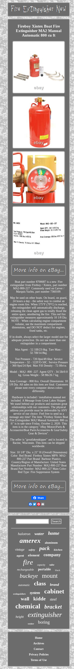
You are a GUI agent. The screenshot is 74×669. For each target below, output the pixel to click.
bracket (53, 607)
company (52, 554)
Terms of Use (39, 660)
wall (25, 598)
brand (54, 584)
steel (53, 599)
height (20, 616)
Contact (39, 649)
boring (44, 622)
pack (44, 548)
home (53, 533)
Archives (38, 643)
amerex (30, 540)
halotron (24, 534)
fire (28, 562)
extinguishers (19, 594)
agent (20, 555)
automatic (24, 585)
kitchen (58, 549)
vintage (19, 549)
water (39, 533)
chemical (27, 606)
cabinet (54, 591)
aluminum (51, 542)
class (40, 583)
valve (51, 564)
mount (50, 575)
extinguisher (45, 614)
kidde (39, 598)
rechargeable (25, 569)
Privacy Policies (39, 654)
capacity (41, 564)
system (35, 593)
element (33, 555)
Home (38, 637)
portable (44, 569)
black (57, 570)
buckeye (29, 576)
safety (32, 549)
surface (31, 624)
